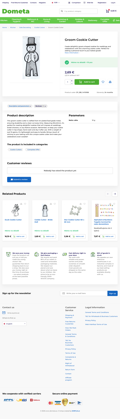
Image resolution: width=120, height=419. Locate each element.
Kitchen (13, 27)
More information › (72, 53)
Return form (70, 370)
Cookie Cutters (39, 27)
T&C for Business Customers (69, 342)
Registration (102, 2)
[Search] (62, 11)
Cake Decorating (25, 27)
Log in (113, 2)
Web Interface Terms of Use (96, 324)
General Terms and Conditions (97, 312)
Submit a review (20, 179)
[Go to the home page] (15, 11)
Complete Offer (33, 150)
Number (67, 82)
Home (4, 27)
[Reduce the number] (71, 83)
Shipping (5, 2)
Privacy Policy (70, 349)
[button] (115, 194)
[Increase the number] (71, 80)
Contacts (33, 2)
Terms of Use (70, 353)
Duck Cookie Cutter (13, 220)
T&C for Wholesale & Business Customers (101, 316)
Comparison (76, 2)
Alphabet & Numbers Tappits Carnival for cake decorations (103, 222)
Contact (68, 374)
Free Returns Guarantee (19, 2)
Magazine (42, 2)
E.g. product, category (73, 11)
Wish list (90, 2)
